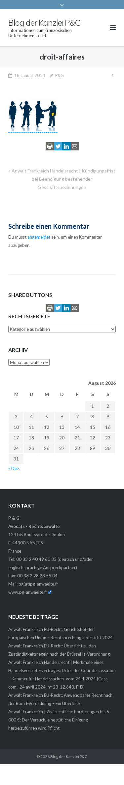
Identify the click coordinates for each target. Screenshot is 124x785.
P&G (59, 75)
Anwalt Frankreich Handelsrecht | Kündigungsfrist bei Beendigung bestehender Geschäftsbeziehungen (63, 179)
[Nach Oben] (108, 769)
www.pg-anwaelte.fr (27, 592)
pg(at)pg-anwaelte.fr (38, 584)
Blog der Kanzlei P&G (69, 756)
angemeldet (38, 237)
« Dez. (14, 468)
